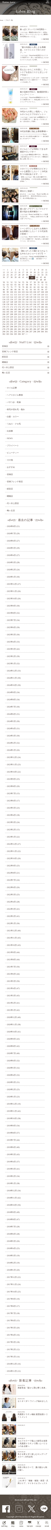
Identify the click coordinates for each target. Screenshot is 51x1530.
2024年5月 (11, 721)
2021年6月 (11, 974)
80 (27, 287)
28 (19, 275)
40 (19, 277)
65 (15, 285)
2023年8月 (11, 786)
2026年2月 (11, 570)
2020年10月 (12, 1032)
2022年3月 (11, 909)
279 (7, 329)
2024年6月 (11, 714)
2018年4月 (11, 1248)
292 (11, 332)
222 (19, 317)
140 (27, 299)
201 (30, 312)
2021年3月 (11, 996)
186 (19, 309)
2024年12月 (12, 671)
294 (19, 332)
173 (15, 307)
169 (46, 304)
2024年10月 (12, 685)
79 (23, 287)
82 (35, 287)
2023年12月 (12, 757)
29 (23, 275)
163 (23, 304)
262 (34, 324)
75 (8, 287)
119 (38, 295)
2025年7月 (11, 620)
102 (19, 292)
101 (15, 292)
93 (31, 290)
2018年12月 (12, 1191)
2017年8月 (11, 1306)
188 (27, 309)
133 (46, 297)
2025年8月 (11, 613)
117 (30, 295)
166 (34, 304)
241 (46, 319)
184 (11, 309)
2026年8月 (11, 526)
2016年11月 (12, 1371)
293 (15, 332)
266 (3, 327)
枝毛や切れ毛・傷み (16, 409)
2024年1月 (11, 750)
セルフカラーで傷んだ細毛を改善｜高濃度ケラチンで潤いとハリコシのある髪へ (32, 1443)
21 (38, 272)
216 (42, 314)
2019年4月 (11, 1162)
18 (27, 272)
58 (35, 282)
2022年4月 (11, 902)
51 (8, 282)
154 (34, 302)
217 (46, 314)
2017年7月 (11, 1313)
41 (23, 277)
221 (15, 317)
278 (3, 329)
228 (42, 317)
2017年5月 (11, 1328)
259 (23, 324)
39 (15, 277)
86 (4, 290)
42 (27, 277)
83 (38, 287)
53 (15, 282)
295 (23, 332)
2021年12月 (12, 931)
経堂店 (10, 489)
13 (8, 272)
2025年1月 (11, 663)
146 (3, 302)
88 (12, 290)
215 (38, 314)
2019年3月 (11, 1169)
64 (12, 285)
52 (12, 282)
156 (42, 302)
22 (42, 272)
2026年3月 (11, 562)
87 (8, 290)
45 (41, 277)
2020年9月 (11, 1039)
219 (7, 317)
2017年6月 (11, 1320)
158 (3, 304)
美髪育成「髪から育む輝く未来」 (32, 1388)
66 (19, 285)
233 (15, 319)
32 (35, 275)
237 (30, 319)
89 (15, 290)
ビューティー (13, 453)
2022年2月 (11, 916)
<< (4, 270)
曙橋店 (10, 496)
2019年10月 (12, 1118)
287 (38, 329)
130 (34, 297)
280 (11, 329)
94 (35, 290)
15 (15, 272)
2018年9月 (11, 1212)
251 (38, 322)
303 (7, 334)
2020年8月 (11, 1046)
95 (38, 290)
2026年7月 (11, 533)
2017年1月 (11, 1357)
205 (46, 312)
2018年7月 (11, 1227)
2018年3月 (11, 1256)
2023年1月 (11, 837)
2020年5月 (11, 1068)
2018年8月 (11, 1219)
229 (46, 317)
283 (23, 329)
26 (12, 275)
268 (11, 327)
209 (15, 314)
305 (15, 334)
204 (42, 312)
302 (3, 334)
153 (30, 302)
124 (11, 297)
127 (23, 297)
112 (11, 295)
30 (27, 275)
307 (23, 334)
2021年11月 (12, 938)
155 (38, 302)
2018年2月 (11, 1263)
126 (19, 297)
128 (27, 297)
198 (19, 312)
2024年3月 (11, 736)
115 (23, 295)
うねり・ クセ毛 (14, 424)
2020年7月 (11, 1053)
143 (38, 299)
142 (34, 299)
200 (27, 312)
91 (23, 290)
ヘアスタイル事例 (15, 395)
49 (45, 280)
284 (27, 329)
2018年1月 (11, 1270)
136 (11, 299)
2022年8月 (11, 873)
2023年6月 (11, 801)
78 (19, 287)
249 (30, 322)
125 (15, 297)
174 (19, 307)
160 (11, 304)
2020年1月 (11, 1097)
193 (46, 309)
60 (42, 282)
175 (23, 307)
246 (19, 322)
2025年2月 (11, 656)
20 (35, 272)
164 (27, 304)
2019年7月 (11, 1140)
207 (7, 314)
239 (38, 319)
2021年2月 (11, 1003)
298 (34, 332)
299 (38, 332)
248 (27, 322)
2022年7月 (11, 880)
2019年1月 (11, 1183)
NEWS (10, 438)
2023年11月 (12, 764)
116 (27, 295)
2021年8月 (11, 959)
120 (42, 295)
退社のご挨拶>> (27, 191)
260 (27, 324)
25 (8, 275)
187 (23, 309)
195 (7, 312)
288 (42, 329)
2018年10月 (12, 1205)
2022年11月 (12, 851)
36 (4, 277)
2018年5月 (11, 1241)
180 (42, 307)
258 (19, 324)
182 (3, 309)
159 (7, 304)
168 (42, 304)
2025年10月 (12, 599)
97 (46, 290)
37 (8, 277)
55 (23, 282)
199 (23, 312)
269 (15, 327)
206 (3, 314)
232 (11, 319)
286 (34, 329)
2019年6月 (11, 1147)
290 (3, 332)
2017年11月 (12, 1284)
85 (46, 287)
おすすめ (11, 467)
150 (19, 302)
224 (27, 317)
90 (19, 290)
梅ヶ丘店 (11, 510)
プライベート (13, 446)
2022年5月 (11, 895)
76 (12, 287)
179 (38, 307)
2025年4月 (11, 642)
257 (15, 324)
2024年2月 (11, 743)
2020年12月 (12, 1017)
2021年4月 (11, 988)
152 (27, 302)
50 (4, 282)
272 (27, 327)
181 (46, 307)
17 (23, 272)
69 (31, 285)
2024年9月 (11, 692)
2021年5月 (11, 981)
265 (46, 324)
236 (27, 319)
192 (42, 309)
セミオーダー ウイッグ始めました (33, 1401)
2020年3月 (11, 1082)
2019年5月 (11, 1154)
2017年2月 (11, 1349)
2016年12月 (12, 1364)
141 (30, 299)
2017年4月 (11, 1335)
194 (3, 312)
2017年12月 (12, 1277)
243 (7, 322)
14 (12, 272)
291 (7, 332)
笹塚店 (10, 474)
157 (46, 302)
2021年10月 (12, 945)
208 (11, 314)
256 (11, 324)
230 (3, 319)
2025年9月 (11, 606)
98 (4, 292)
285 (30, 329)
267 (7, 327)
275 (38, 327)
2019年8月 (11, 1133)
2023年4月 (11, 815)
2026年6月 (11, 541)
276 (42, 327)
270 (19, 327)
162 (19, 304)
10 (42, 270)
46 (45, 277)
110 (3, 295)
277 (46, 327)
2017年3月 (11, 1342)
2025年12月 (12, 584)
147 (7, 302)
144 (42, 299)
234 (19, 319)
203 (38, 312)
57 (31, 282)
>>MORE (45, 39)
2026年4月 (11, 555)
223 (23, 317)
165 (30, 304)
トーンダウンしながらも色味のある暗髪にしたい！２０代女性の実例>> (34, 231)
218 (3, 317)
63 (8, 285)
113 (15, 295)
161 (15, 304)
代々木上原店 (13, 503)
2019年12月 (12, 1104)
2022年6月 (11, 887)
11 (46, 270)
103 (23, 292)
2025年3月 (11, 649)
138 (19, 299)
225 (30, 317)
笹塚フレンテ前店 (15, 482)
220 (11, 317)
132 (42, 297)
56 (27, 282)
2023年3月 (11, 822)
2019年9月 (11, 1126)
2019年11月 (12, 1111)
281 (15, 329)
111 (7, 295)
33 (38, 275)
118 (34, 295)
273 (30, 327)
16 (19, 272)
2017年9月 (11, 1299)
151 (23, 302)
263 (38, 324)
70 (35, 285)
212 (27, 314)
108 (42, 292)
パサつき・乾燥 (14, 402)
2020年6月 (11, 1061)
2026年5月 (11, 548)
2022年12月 (12, 844)
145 (46, 299)
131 (38, 297)
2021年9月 (11, 952)
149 (15, 302)
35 (46, 275)
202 (34, 312)
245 (15, 322)
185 (15, 309)
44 (37, 277)
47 (37, 280)
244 (11, 322)
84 (42, 287)
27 (15, 275)
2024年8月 (11, 700)
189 (30, 309)
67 (23, 285)
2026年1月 (11, 577)
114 (19, 295)
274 (34, 327)
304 (11, 334)
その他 (10, 460)
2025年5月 (11, 635)
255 (7, 324)
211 (23, 314)
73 (46, 285)
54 (19, 282)
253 (46, 322)
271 (23, 327)
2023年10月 (12, 772)
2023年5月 (11, 808)
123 (7, 297)
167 (38, 304)
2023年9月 (11, 779)
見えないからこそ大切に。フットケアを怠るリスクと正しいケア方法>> (34, 72)
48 (41, 280)
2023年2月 (11, 830)
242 (3, 322)
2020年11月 (12, 1024)
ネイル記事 (12, 388)
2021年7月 (11, 967)
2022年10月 (12, 858)
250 (34, 322)
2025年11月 (12, 591)
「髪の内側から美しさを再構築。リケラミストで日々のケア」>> (33, 50)
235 (23, 319)
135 (7, 299)
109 (46, 292)
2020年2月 (11, 1089)
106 (34, 292)
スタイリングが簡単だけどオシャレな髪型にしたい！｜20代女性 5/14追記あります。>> (34, 171)
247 (23, 322)
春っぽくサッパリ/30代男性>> (33, 29)
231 (7, 319)
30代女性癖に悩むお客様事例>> (34, 131)
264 (42, 324)
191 (38, 309)
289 (46, 329)
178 (34, 307)
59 (38, 282)
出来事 (10, 431)
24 (4, 275)
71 (38, 285)
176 (27, 307)
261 (30, 324)
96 (42, 290)
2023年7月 (11, 793)
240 (42, 319)
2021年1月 (11, 1010)
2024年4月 (11, 728)
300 (42, 332)
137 (15, 299)
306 (19, 334)
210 (19, 314)
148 (11, 302)
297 (30, 332)
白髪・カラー (13, 417)
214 (34, 314)
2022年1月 (11, 923)
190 (34, 309)
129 (30, 297)
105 (30, 292)
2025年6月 (11, 627)
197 (15, 312)
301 (46, 332)
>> (26, 334)
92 (27, 290)
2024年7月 (11, 707)
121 (46, 295)
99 (8, 292)
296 (27, 332)
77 (15, 287)
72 (42, 285)
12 (4, 272)
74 (4, 287)
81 (31, 287)
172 (11, 307)
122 (3, 297)
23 (46, 272)
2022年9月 (11, 866)
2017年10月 (12, 1292)
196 (11, 312)
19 (31, 272)
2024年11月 (12, 678)
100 (11, 292)
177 (30, 307)
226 (34, 317)
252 (42, 322)
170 (3, 307)
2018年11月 (12, 1198)
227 (38, 317)
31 (31, 275)
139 (23, 299)
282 (19, 329)
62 (4, 285)
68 (27, 285)
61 (46, 282)
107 (38, 292)
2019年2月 (11, 1176)
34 (42, 275)
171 (7, 307)
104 (27, 292)
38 (12, 277)
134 (3, 299)
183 (7, 309)
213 (30, 314)
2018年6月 (11, 1234)
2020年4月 (11, 1075)
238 (34, 319)
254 (3, 324)
